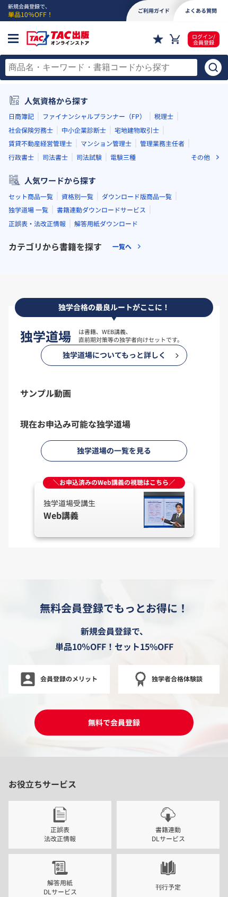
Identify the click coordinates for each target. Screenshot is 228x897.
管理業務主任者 (162, 143)
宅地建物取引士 (137, 129)
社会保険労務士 (30, 129)
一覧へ (121, 246)
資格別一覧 (77, 196)
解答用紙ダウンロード (106, 223)
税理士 (163, 116)
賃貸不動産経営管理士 (40, 143)
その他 (200, 157)
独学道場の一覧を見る (114, 450)
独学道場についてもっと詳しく (114, 354)
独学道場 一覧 (28, 209)
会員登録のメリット (69, 678)
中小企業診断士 (84, 129)
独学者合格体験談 (177, 678)
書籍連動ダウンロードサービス (101, 209)
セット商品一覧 (30, 196)
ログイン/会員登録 (203, 39)
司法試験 (89, 156)
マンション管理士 (106, 143)
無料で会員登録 (114, 722)
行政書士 (21, 156)
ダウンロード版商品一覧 (137, 196)
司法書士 (55, 156)
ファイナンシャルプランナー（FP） (94, 116)
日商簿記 (21, 116)
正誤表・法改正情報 (37, 223)
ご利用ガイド (154, 10)
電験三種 (123, 156)
